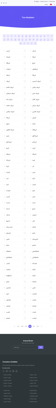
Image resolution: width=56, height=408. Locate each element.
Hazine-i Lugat (7, 377)
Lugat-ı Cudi (33, 383)
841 (34, 326)
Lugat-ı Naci (6, 390)
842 (38, 326)
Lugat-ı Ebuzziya (34, 386)
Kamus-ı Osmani (7, 386)
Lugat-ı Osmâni (7, 401)
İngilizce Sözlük (7, 380)
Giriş (47, 4)
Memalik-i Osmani (8, 396)
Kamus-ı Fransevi (8, 383)
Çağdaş (37, 1)
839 (26, 326)
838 (22, 326)
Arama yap (52, 1)
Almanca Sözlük (7, 374)
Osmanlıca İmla (33, 401)
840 (30, 326)
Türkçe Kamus (33, 393)
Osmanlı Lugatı (7, 398)
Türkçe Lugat (33, 398)
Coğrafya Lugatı (34, 396)
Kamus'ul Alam (33, 377)
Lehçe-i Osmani (33, 380)
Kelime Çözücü (44, 1)
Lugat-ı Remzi (7, 393)
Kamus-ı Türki (33, 374)
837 (18, 326)
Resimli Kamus (33, 390)
